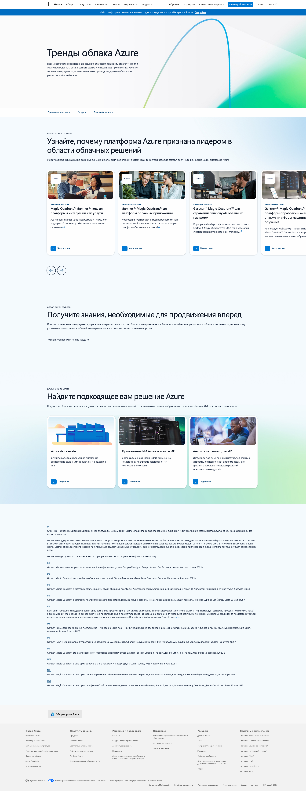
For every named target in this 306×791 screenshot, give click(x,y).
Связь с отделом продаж (211, 4)
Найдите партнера (161, 748)
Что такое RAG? (246, 771)
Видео (200, 769)
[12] (49, 680)
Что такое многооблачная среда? (254, 740)
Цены (114, 4)
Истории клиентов (33, 766)
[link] (59, 113)
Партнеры (129, 4)
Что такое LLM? (246, 761)
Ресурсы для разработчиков (209, 746)
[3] (48, 573)
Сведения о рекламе (249, 785)
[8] (48, 637)
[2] (48, 562)
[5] (48, 595)
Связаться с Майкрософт (159, 785)
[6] (48, 606)
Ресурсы (146, 4)
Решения (99, 4)
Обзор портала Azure (67, 714)
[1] (48, 526)
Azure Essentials (32, 761)
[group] (152, 212)
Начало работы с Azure (240, 4)
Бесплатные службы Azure (81, 746)
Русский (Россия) (37, 780)
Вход (260, 4)
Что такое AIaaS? (247, 756)
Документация (203, 735)
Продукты (83, 4)
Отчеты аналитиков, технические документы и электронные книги (211, 762)
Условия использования (208, 785)
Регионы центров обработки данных (42, 751)
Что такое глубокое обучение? (253, 751)
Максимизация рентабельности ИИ (85, 761)
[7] (48, 623)
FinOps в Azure (76, 756)
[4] (48, 584)
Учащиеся (201, 751)
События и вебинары (206, 756)
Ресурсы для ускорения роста (125, 740)
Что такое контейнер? (249, 766)
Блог (199, 740)
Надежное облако (33, 756)
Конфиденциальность (183, 785)
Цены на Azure (76, 740)
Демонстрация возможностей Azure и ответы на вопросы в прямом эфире (128, 757)
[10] (49, 659)
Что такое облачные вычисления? (254, 735)
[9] (48, 648)
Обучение (174, 4)
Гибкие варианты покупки (81, 751)
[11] (49, 670)
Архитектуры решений (122, 746)
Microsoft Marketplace (162, 743)
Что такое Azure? (33, 735)
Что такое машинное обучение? (254, 746)
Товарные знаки (230, 785)
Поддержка (189, 4)
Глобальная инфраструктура (38, 746)
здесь (178, 617)
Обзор (69, 4)
